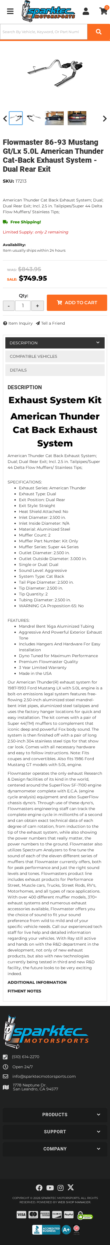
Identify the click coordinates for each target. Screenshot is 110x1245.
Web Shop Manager (74, 1202)
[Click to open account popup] (85, 11)
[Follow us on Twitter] (70, 1187)
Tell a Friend (53, 323)
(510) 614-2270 (25, 1056)
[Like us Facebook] (39, 1188)
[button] (55, 32)
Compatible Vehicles (33, 356)
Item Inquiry (20, 323)
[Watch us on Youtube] (50, 1188)
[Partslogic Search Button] (98, 32)
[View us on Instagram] (60, 1188)
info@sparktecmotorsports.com (44, 1076)
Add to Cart (81, 302)
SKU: (8, 181)
